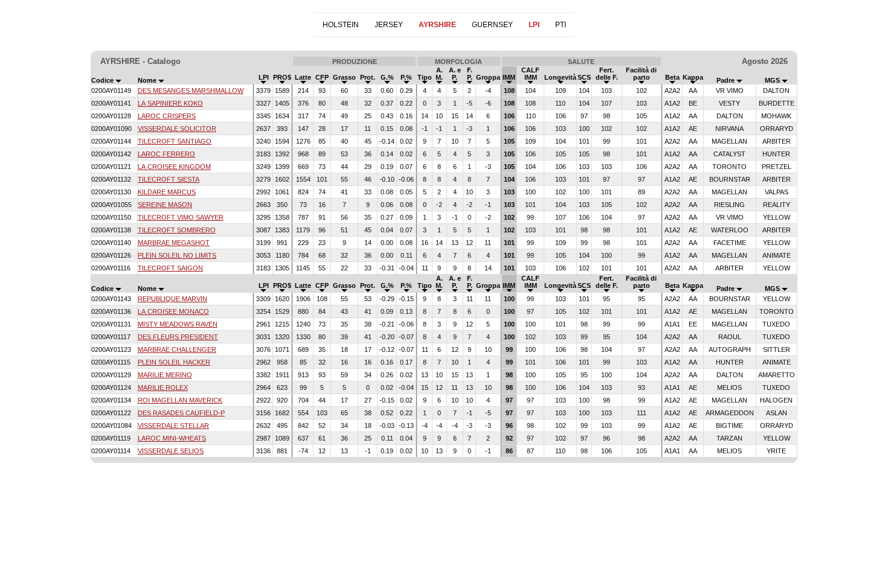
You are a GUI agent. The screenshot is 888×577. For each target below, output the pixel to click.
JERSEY (389, 25)
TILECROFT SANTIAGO (174, 141)
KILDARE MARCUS (167, 192)
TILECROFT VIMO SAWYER (181, 217)
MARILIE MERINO (165, 374)
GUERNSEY (492, 25)
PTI (560, 25)
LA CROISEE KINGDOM (174, 166)
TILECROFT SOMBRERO (177, 230)
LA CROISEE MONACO (173, 311)
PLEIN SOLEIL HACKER (174, 362)
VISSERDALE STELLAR (173, 425)
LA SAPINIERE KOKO (170, 103)
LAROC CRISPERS (167, 116)
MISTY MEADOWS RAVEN (177, 324)
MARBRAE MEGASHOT (174, 242)
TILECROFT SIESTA (168, 179)
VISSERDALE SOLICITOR (177, 128)
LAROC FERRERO (166, 154)
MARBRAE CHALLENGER (177, 349)
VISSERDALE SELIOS (171, 450)
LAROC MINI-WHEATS (172, 438)
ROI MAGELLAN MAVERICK (180, 400)
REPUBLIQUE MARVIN (172, 298)
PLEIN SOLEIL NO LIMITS (177, 255)
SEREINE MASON (165, 204)
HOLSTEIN (341, 25)
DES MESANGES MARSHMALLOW (190, 90)
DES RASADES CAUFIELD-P (181, 412)
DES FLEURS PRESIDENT (178, 336)
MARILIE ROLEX (163, 387)
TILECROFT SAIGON (170, 268)
